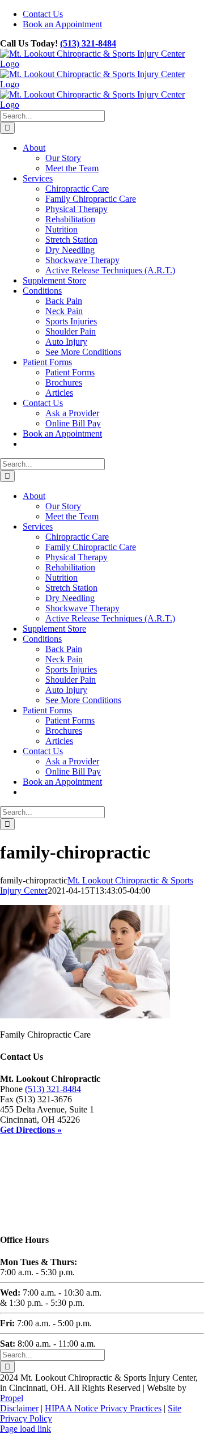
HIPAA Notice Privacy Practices (103, 1408)
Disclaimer (19, 1408)
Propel (11, 1398)
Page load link (25, 1428)
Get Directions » (31, 1130)
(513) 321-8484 (88, 43)
